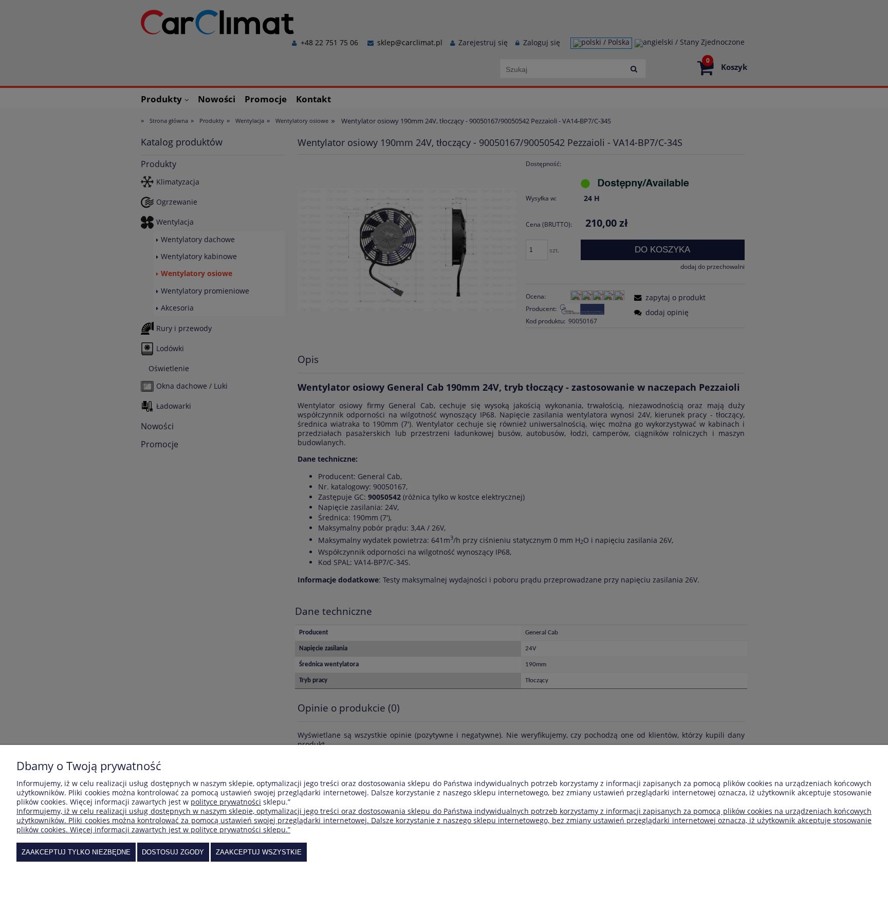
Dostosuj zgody (173, 852)
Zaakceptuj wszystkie (259, 852)
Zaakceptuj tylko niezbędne (76, 852)
